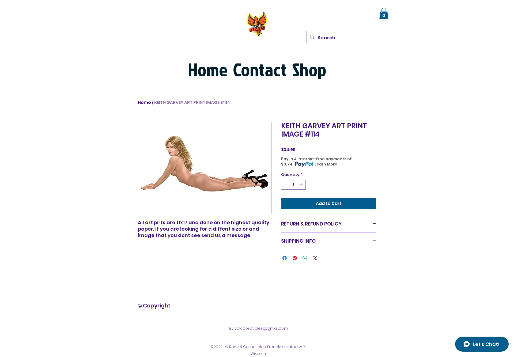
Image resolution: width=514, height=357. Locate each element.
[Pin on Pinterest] (295, 258)
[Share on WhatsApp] (305, 258)
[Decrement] (285, 184)
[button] (383, 13)
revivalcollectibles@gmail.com (258, 328)
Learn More (326, 164)
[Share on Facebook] (284, 258)
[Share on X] (315, 258)
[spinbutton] (293, 184)
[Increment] (301, 184)
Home (144, 102)
